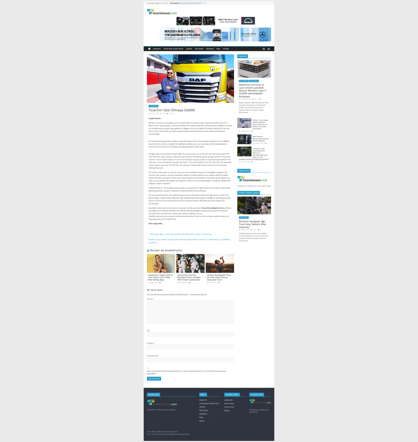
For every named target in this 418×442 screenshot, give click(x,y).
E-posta (151, 343)
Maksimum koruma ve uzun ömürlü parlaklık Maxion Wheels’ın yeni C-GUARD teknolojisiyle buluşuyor (253, 90)
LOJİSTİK (189, 49)
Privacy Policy (229, 403)
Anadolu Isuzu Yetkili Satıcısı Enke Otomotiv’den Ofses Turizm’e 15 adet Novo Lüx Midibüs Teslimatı (189, 241)
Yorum (150, 299)
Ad (149, 330)
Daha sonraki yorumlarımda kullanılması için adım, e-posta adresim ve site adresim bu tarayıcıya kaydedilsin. (186, 372)
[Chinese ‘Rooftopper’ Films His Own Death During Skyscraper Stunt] (220, 255)
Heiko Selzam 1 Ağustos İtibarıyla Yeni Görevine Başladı (261, 138)
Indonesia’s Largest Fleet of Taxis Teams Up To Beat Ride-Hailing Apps (160, 277)
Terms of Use (229, 407)
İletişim (226, 49)
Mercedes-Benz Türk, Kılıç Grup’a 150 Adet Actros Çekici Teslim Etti (179, 234)
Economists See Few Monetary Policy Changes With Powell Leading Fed (189, 277)
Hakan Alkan (153, 106)
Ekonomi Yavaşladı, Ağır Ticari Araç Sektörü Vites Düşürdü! (252, 224)
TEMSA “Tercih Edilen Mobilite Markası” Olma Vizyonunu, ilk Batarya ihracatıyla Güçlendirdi (260, 124)
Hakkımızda (228, 400)
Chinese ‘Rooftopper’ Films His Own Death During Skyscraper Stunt (219, 277)
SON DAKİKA (244, 81)
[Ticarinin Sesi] (149, 49)
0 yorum (171, 113)
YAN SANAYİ (199, 49)
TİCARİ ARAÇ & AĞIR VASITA (173, 49)
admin (164, 113)
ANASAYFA (157, 49)
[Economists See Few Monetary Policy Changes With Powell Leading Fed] (190, 255)
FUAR (218, 49)
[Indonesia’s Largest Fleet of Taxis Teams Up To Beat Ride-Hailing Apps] (161, 255)
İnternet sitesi (152, 355)
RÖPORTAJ (210, 49)
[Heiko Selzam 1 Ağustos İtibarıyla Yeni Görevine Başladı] (244, 136)
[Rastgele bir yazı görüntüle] (268, 49)
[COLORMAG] (252, 176)
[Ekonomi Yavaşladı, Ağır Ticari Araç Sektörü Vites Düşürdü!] (254, 198)
